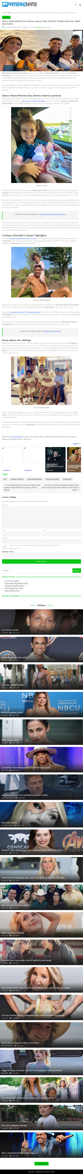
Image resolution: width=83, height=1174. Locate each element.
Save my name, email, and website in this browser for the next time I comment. (35, 545)
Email (44, 530)
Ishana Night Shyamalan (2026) (16, 583)
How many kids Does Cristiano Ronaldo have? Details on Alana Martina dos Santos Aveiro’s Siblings (22, 487)
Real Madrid (67, 479)
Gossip (9, 13)
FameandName (16, 437)
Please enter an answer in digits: (10, 547)
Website (4, 538)
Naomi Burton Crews (53, 331)
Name (4, 530)
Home (4, 13)
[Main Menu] (76, 5)
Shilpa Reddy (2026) (12, 591)
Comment (5, 505)
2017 (5, 479)
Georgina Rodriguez (34, 479)
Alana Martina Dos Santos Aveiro (53, 214)
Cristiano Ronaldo (17, 479)
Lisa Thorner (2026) (12, 581)
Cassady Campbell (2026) (14, 586)
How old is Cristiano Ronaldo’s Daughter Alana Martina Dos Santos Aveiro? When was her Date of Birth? (60, 487)
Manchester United (52, 479)
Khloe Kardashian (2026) (14, 588)
